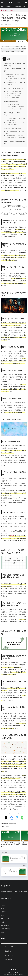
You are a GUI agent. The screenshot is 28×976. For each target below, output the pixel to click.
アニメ (4, 905)
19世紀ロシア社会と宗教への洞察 (12, 128)
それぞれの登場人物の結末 (12, 104)
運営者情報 (8, 951)
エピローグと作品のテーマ (11, 101)
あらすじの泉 (14, 2)
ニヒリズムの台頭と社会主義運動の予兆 (15, 137)
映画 (2, 6)
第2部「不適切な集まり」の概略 (13, 93)
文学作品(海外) (17, 6)
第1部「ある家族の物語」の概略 (13, 91)
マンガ (24, 6)
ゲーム (4, 908)
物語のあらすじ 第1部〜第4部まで (13, 88)
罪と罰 (12, 536)
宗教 (8, 826)
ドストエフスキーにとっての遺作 (14, 109)
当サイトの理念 (9, 946)
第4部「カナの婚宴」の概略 (12, 97)
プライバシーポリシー (10, 955)
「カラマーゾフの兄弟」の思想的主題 (15, 106)
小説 (3, 922)
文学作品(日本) (8, 6)
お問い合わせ (8, 959)
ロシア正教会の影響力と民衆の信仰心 (15, 135)
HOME (15, 969)
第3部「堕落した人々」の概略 (13, 95)
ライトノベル (5, 918)
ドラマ (4, 911)
